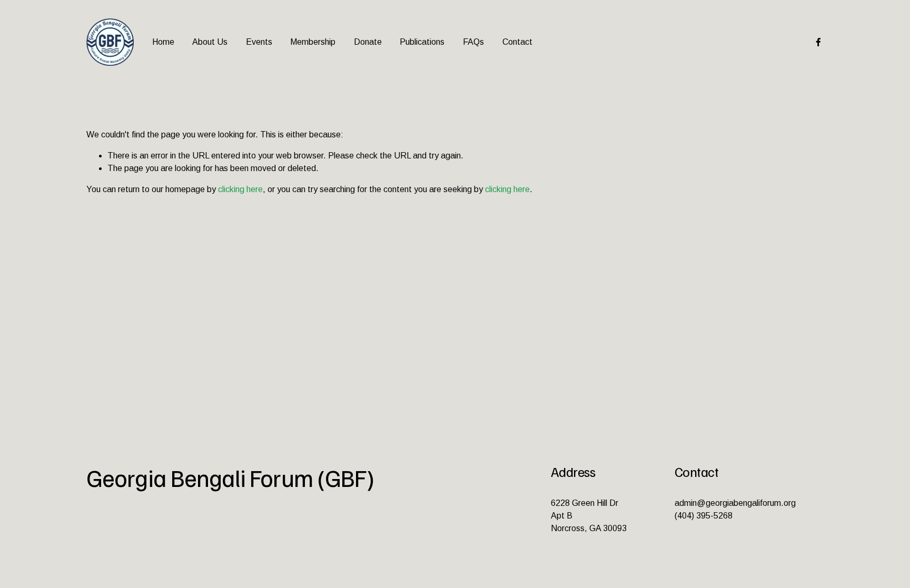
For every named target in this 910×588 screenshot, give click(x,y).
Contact (517, 41)
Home (163, 41)
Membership (312, 41)
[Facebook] (818, 42)
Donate (368, 41)
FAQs (473, 41)
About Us (210, 41)
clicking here (240, 189)
